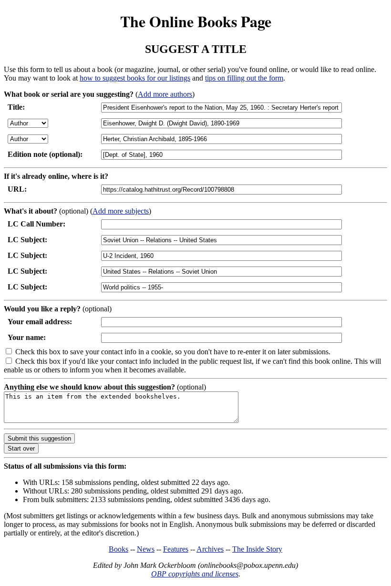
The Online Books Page (195, 21)
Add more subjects (121, 211)
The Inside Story (257, 549)
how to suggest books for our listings (135, 78)
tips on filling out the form (244, 78)
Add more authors (165, 94)
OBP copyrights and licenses (194, 574)
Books (118, 549)
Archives (210, 549)
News (145, 549)
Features (175, 549)
